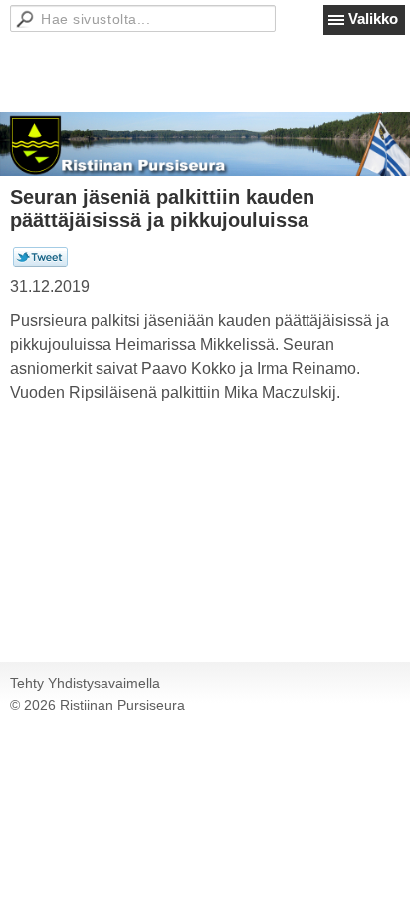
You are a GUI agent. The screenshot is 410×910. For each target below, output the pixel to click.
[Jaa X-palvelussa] (40, 262)
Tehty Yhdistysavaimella (85, 683)
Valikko (373, 18)
